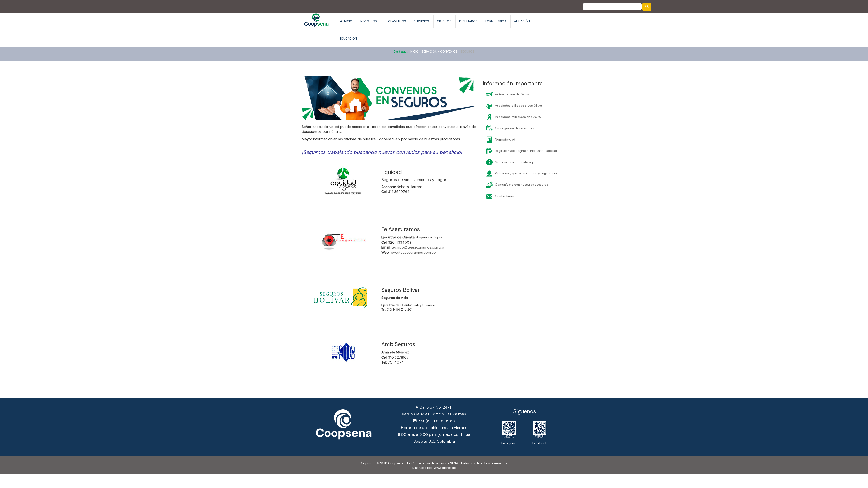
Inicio (348, 21)
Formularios (495, 21)
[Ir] (646, 7)
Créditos (444, 21)
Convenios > (450, 52)
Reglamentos (395, 21)
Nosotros (368, 21)
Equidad (391, 172)
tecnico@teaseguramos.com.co (417, 247)
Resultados (468, 21)
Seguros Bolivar (400, 289)
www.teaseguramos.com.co (413, 252)
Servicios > (430, 52)
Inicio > (415, 52)
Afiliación (522, 21)
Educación (348, 38)
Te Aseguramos (400, 229)
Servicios (421, 21)
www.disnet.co (445, 468)
